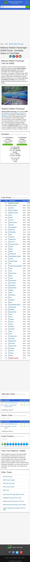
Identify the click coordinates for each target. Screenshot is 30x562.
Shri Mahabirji (12, 232)
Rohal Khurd (12, 343)
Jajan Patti (11, 207)
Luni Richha (11, 338)
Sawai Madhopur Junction (15, 256)
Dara (10, 297)
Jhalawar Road (12, 307)
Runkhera (11, 353)
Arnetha (11, 278)
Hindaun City (12, 229)
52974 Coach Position (8, 486)
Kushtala (11, 258)
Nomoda (11, 246)
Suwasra (11, 324)
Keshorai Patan (12, 280)
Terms (10, 557)
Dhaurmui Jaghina (13, 210)
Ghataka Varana (12, 273)
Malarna (11, 249)
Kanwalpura (12, 299)
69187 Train (6, 490)
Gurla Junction (12, 283)
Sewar (10, 215)
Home (2, 44)
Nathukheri (11, 326)
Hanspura (11, 321)
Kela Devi (11, 220)
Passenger (4, 114)
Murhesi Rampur (13, 205)
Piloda (10, 234)
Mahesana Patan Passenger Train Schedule (14, 504)
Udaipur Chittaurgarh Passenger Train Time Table (14, 508)
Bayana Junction (13, 222)
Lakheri (11, 268)
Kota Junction (12, 285)
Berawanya (11, 348)
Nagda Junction (12, 345)
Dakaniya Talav (12, 287)
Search (27, 6)
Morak (10, 302)
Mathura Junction (8, 113)
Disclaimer (14, 557)
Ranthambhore (12, 253)
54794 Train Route (7, 476)
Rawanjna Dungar (13, 261)
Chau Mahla (11, 328)
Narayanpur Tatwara (13, 244)
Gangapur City (12, 239)
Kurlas (10, 314)
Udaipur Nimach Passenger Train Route (13, 501)
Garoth (10, 316)
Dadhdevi (11, 290)
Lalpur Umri (11, 241)
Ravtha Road (12, 295)
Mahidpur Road (12, 341)
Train (6, 44)
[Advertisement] (15, 26)
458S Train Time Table (8, 483)
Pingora (11, 217)
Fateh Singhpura (13, 227)
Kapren (10, 275)
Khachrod (11, 350)
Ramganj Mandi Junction (14, 304)
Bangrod (11, 355)
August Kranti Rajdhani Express (11, 402)
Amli (10, 263)
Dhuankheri (11, 309)
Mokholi (11, 251)
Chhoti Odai (11, 237)
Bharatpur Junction (13, 212)
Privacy (6, 557)
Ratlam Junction (19, 113)
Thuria (10, 333)
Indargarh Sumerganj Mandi (15, 266)
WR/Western (5, 116)
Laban (10, 270)
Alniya (10, 292)
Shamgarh (11, 319)
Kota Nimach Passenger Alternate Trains (13, 494)
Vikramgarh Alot (13, 336)
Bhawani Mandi (12, 312)
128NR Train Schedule (9, 480)
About (23, 557)
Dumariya (11, 224)
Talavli (10, 331)
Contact (19, 557)
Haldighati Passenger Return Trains (12, 498)
